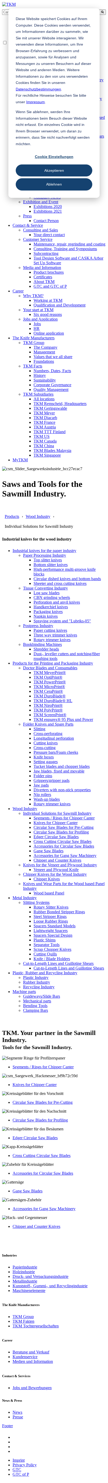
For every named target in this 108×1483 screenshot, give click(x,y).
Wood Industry (38, 516)
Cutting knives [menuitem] (46, 743)
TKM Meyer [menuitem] (44, 413)
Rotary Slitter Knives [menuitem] (51, 907)
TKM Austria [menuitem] (45, 427)
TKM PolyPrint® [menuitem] (48, 710)
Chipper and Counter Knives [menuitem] (57, 860)
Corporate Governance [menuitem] (52, 385)
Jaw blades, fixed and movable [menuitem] (59, 771)
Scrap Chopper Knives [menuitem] (52, 949)
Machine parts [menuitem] (24, 991)
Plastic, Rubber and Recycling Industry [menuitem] (45, 973)
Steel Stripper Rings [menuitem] (50, 916)
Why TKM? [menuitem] (33, 295)
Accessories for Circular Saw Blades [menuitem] (64, 846)
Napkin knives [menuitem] (46, 616)
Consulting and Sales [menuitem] (40, 230)
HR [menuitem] (37, 328)
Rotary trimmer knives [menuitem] (52, 640)
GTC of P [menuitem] (21, 1474)
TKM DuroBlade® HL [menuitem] (53, 700)
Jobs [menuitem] (37, 324)
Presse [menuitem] (18, 1417)
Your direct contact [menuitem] (49, 234)
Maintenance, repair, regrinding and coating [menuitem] (69, 244)
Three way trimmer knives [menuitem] (55, 635)
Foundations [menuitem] (44, 361)
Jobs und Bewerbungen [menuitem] (32, 1388)
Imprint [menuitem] (19, 1460)
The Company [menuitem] (45, 347)
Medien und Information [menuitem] (33, 1361)
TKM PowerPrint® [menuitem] (50, 682)
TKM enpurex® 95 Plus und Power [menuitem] (63, 719)
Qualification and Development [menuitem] (59, 305)
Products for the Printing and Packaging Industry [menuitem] (53, 663)
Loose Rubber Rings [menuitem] (51, 921)
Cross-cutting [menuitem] (45, 747)
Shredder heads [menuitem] (46, 649)
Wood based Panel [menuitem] (49, 893)
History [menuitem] (40, 375)
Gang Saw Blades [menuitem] (48, 851)
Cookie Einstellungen (54, 157)
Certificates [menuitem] (43, 277)
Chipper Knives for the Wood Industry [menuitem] (55, 874)
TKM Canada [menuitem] (45, 441)
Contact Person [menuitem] (46, 220)
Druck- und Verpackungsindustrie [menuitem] (40, 1276)
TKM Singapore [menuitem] (47, 455)
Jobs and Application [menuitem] (40, 319)
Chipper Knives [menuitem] (47, 879)
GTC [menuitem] (17, 1469)
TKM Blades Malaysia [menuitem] (52, 450)
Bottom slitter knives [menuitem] (51, 564)
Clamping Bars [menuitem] (35, 1010)
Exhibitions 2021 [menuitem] (48, 211)
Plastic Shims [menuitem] (45, 940)
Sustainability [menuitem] (45, 380)
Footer (7, 1426)
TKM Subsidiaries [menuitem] (38, 394)
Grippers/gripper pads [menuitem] (51, 780)
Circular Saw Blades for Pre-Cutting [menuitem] (64, 827)
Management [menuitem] (44, 352)
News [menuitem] (17, 1412)
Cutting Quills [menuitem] (45, 954)
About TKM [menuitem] (44, 281)
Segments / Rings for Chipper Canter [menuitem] (64, 818)
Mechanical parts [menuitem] (37, 1001)
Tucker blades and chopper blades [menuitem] (62, 766)
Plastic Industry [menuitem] (35, 977)
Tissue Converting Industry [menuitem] (45, 588)
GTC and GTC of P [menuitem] (50, 286)
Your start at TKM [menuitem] (38, 310)
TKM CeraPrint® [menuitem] (48, 691)
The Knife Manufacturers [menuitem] (34, 338)
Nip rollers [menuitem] (42, 794)
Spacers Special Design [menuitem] (53, 935)
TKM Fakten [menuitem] (23, 1321)
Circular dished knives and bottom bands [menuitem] (67, 579)
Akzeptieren (54, 170)
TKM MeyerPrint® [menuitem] (50, 672)
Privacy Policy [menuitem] (25, 1465)
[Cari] (102, 12)
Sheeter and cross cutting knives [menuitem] (60, 583)
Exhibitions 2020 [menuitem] (48, 206)
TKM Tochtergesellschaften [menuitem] (36, 1326)
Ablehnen (54, 184)
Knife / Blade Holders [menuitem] (52, 959)
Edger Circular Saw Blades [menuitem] (56, 837)
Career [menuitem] (18, 291)
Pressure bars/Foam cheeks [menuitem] (56, 752)
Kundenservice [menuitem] (25, 1357)
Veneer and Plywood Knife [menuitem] (56, 869)
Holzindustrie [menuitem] (24, 1272)
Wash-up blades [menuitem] (47, 799)
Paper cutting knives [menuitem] (50, 630)
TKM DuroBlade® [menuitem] (50, 696)
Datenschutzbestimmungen (38, 89)
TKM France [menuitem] (44, 422)
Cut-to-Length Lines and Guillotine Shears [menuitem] (58, 963)
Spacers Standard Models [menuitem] (54, 926)
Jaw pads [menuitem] (41, 785)
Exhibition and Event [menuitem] (40, 202)
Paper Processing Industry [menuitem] (44, 555)
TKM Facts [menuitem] (32, 366)
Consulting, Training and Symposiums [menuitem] (65, 249)
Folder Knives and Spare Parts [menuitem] (48, 724)
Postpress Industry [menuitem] (38, 625)
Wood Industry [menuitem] (25, 808)
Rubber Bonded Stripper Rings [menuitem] (59, 912)
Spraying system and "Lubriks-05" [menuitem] (62, 621)
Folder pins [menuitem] (43, 776)
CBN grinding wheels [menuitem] (52, 597)
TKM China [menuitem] (44, 446)
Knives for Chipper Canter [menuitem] (56, 822)
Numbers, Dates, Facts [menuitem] (52, 371)
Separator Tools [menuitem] (47, 944)
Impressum (35, 102)
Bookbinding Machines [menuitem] (42, 644)
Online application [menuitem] (49, 333)
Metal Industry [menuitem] (25, 898)
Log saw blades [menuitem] (47, 593)
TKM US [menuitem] (42, 436)
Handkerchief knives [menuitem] (51, 607)
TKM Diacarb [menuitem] (45, 417)
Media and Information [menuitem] (42, 267)
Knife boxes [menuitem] (44, 757)
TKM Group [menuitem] (33, 342)
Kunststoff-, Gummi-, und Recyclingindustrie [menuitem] (50, 1286)
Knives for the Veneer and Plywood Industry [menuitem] (60, 865)
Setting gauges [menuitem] (46, 761)
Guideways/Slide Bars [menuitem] (41, 996)
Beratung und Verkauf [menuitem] (31, 1352)
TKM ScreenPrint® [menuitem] (50, 715)
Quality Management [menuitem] (51, 389)
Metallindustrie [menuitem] (25, 1281)
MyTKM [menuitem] (20, 460)
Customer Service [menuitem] (37, 239)
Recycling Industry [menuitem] (39, 987)
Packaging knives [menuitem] (48, 611)
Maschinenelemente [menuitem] (29, 1290)
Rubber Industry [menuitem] (36, 982)
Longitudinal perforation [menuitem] (54, 738)
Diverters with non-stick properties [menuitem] (62, 790)
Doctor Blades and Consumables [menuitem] (50, 668)
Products (12, 516)
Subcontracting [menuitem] (46, 253)
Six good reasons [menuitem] (48, 314)
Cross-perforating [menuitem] (48, 733)
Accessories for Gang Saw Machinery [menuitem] (65, 855)
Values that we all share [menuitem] (53, 356)
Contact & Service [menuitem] (28, 225)
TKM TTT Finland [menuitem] (50, 432)
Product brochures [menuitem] (49, 272)
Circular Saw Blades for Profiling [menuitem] (61, 832)
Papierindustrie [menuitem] (25, 1267)
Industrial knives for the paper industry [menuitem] (44, 550)
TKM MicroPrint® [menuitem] (49, 686)
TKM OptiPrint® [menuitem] (48, 677)
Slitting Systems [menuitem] (36, 902)
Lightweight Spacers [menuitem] (51, 930)
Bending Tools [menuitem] (35, 1005)
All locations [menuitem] (44, 399)
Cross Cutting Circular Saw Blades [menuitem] (62, 841)
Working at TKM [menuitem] (48, 300)
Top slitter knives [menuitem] (48, 560)
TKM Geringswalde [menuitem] (50, 408)
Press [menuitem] (27, 216)
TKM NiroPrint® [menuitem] (48, 705)
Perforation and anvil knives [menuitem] (57, 602)
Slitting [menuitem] (39, 729)
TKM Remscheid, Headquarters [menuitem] (60, 403)
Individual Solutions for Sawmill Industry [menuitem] (57, 813)
